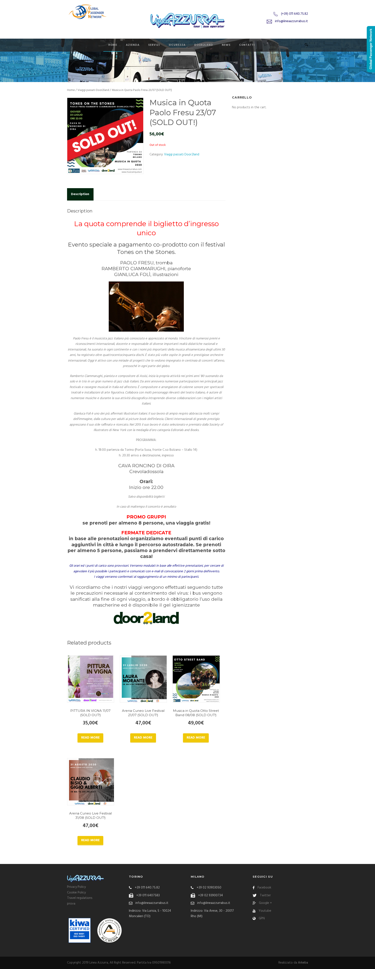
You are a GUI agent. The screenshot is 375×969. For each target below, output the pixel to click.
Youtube (265, 910)
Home (112, 45)
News (226, 45)
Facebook (264, 887)
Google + (265, 903)
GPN (262, 918)
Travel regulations (79, 898)
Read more (90, 737)
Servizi (154, 45)
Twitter (265, 895)
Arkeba (303, 962)
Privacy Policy (76, 887)
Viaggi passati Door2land (93, 90)
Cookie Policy (76, 892)
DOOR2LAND (203, 45)
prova (71, 903)
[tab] (80, 194)
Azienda (133, 45)
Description (80, 194)
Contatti (247, 45)
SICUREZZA (177, 45)
